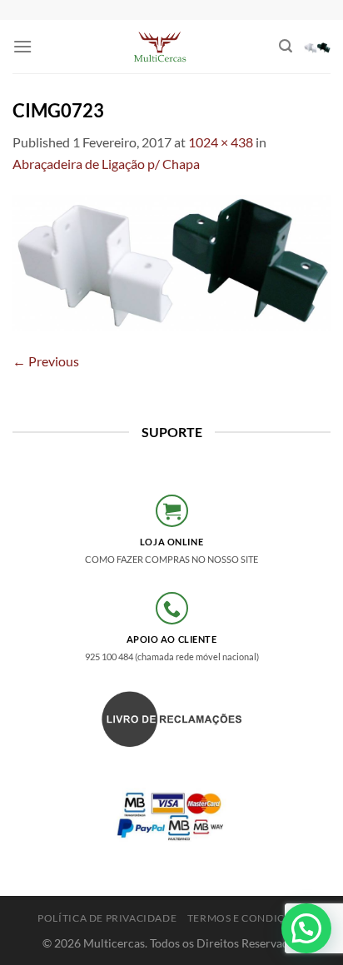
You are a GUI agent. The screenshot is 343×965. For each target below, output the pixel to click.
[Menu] (22, 46)
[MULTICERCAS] (161, 46)
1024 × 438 (220, 142)
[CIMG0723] (171, 260)
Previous (45, 361)
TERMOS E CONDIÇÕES (246, 918)
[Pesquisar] (285, 46)
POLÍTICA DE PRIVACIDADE (106, 918)
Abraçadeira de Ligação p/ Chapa (106, 164)
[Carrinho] (317, 47)
